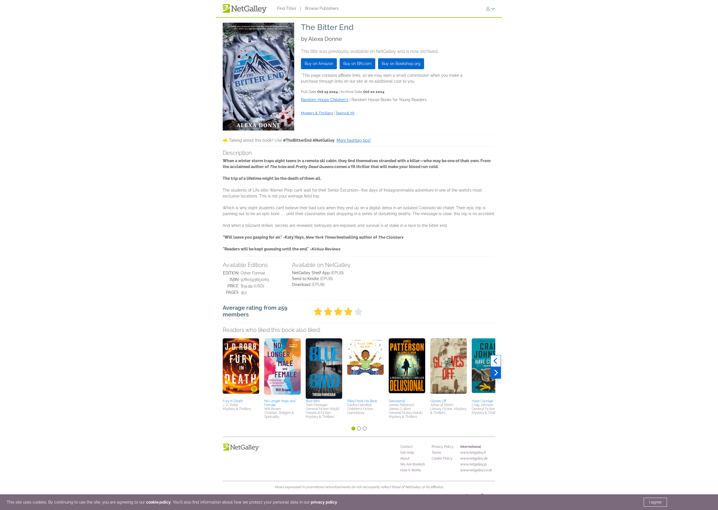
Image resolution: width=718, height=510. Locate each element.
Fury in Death (233, 401)
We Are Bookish (412, 464)
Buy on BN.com (357, 63)
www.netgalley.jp (473, 464)
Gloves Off (438, 401)
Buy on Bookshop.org (401, 63)
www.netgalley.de (474, 458)
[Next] (496, 373)
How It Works (410, 470)
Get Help (407, 453)
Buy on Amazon (319, 63)
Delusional (397, 401)
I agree (655, 502)
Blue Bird (312, 401)
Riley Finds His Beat (362, 401)
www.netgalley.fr (473, 453)
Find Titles (286, 8)
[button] (241, 367)
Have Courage (482, 401)
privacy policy (324, 502)
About (404, 458)
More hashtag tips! (354, 140)
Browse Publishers (322, 8)
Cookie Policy (442, 458)
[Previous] (496, 361)
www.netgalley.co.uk (476, 470)
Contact (406, 447)
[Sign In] (490, 8)
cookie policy (158, 502)
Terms (436, 453)
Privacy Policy (443, 447)
